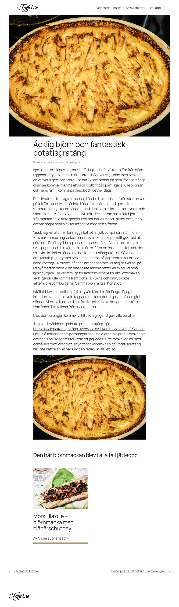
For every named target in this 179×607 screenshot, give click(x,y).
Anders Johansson (54, 162)
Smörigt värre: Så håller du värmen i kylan (138, 571)
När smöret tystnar (26, 571)
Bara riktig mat (73, 162)
